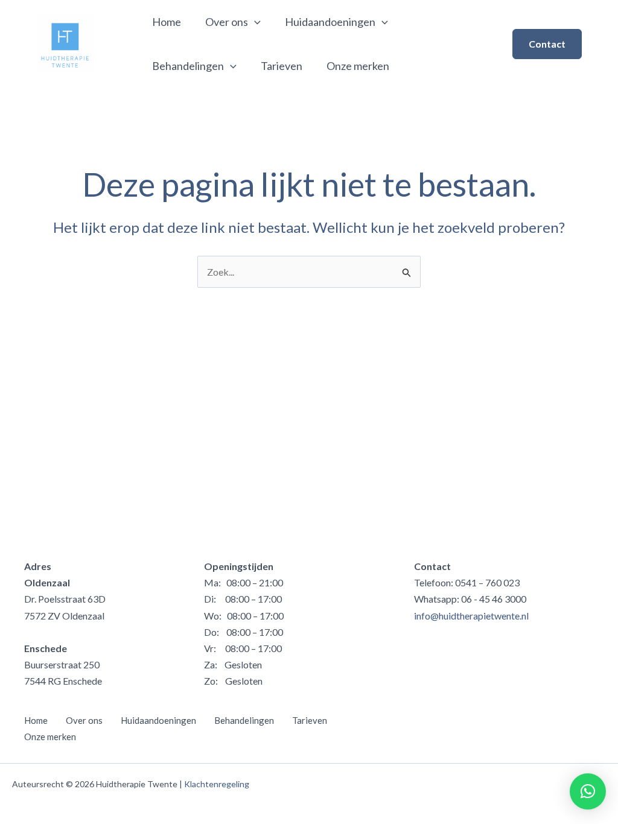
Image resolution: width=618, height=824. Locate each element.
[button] (547, 44)
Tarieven (281, 65)
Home (166, 21)
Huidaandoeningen (330, 21)
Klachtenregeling (216, 784)
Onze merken (358, 65)
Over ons (226, 21)
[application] (254, 22)
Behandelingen (188, 65)
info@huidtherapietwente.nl (471, 615)
